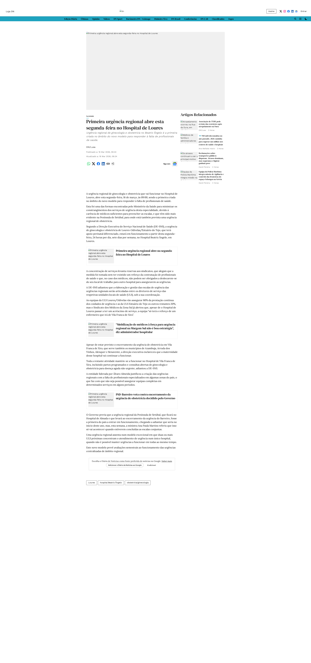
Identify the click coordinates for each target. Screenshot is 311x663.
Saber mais (167, 461)
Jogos (231, 18)
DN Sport (118, 18)
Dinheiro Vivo (160, 18)
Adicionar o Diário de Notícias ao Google (125, 465)
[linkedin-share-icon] (103, 165)
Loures (91, 482)
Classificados (218, 18)
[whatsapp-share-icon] (89, 165)
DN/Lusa (90, 147)
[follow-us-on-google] (175, 164)
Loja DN (10, 11)
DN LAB (204, 18)
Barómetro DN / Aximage (138, 18)
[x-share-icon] (93, 165)
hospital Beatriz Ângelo (111, 482)
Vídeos (107, 18)
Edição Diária (70, 18)
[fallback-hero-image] (189, 125)
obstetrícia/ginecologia (138, 482)
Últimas (84, 18)
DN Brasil (175, 18)
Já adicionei (151, 465)
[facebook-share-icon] (98, 165)
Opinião (96, 18)
